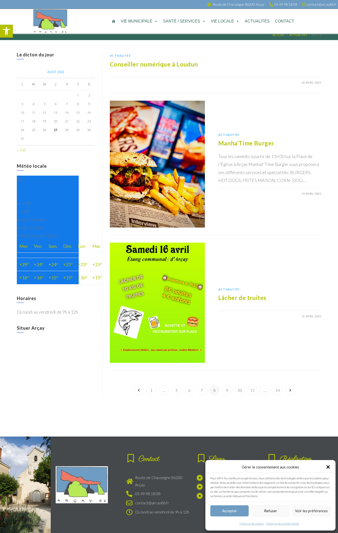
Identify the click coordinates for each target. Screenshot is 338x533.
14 (277, 390)
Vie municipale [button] (136, 21)
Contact (284, 21)
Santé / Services (181, 21)
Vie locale (222, 21)
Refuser (270, 511)
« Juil (21, 149)
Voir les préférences (311, 511)
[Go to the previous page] (139, 390)
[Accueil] (113, 21)
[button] (6, 31)
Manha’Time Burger (246, 143)
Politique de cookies (252, 523)
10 (240, 390)
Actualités (257, 21)
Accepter (229, 511)
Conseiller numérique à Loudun (154, 64)
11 (252, 390)
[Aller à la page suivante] (290, 390)
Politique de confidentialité (282, 523)
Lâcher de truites (242, 297)
